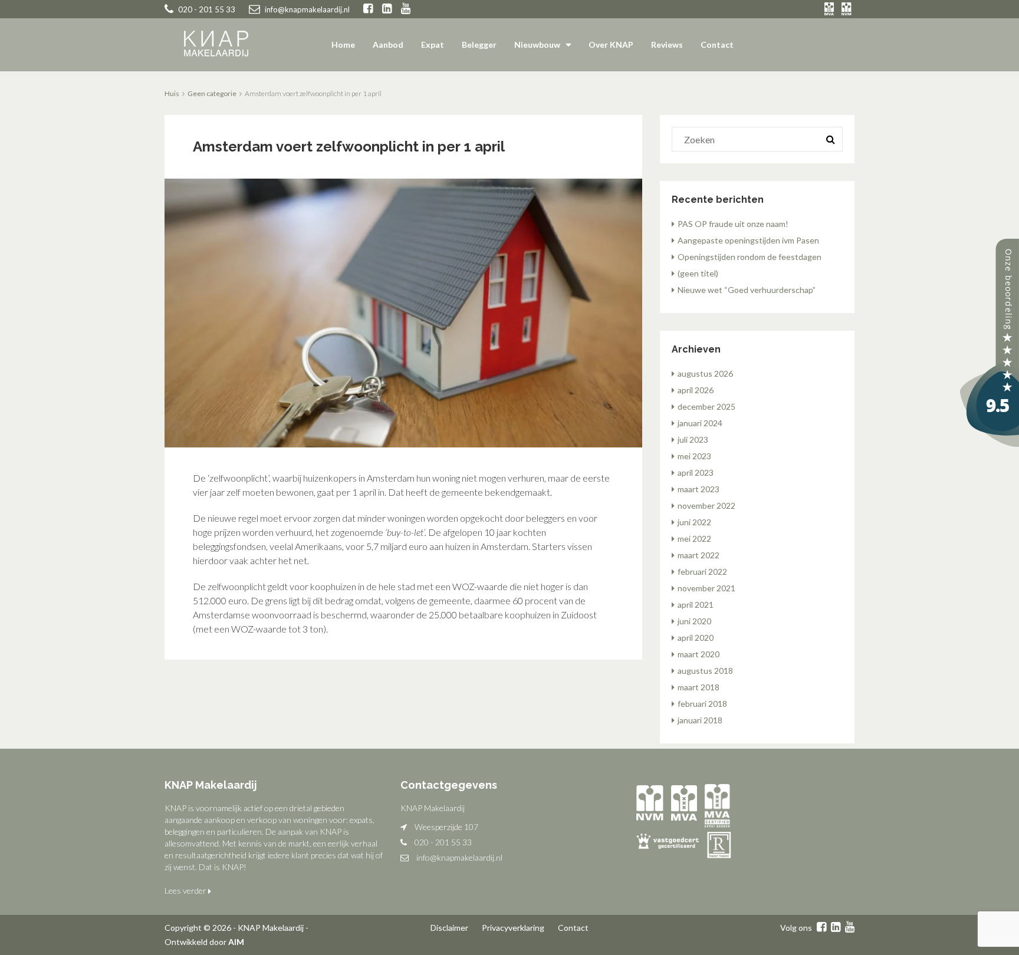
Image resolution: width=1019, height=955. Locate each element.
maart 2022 (698, 555)
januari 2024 (700, 423)
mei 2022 (694, 539)
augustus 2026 (705, 373)
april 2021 (696, 605)
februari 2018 (702, 704)
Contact (717, 44)
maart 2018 (698, 687)
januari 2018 (700, 720)
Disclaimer (449, 928)
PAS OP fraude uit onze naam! (733, 224)
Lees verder (186, 890)
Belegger (479, 44)
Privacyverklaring (513, 928)
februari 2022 (702, 572)
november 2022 (706, 505)
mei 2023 (694, 456)
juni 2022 (694, 522)
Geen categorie (212, 93)
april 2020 (696, 638)
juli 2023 (693, 439)
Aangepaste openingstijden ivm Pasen (748, 240)
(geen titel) (698, 273)
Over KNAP (611, 44)
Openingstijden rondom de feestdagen (749, 257)
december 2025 (706, 406)
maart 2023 (698, 489)
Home (343, 44)
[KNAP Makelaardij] (989, 341)
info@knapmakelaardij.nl (459, 857)
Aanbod (388, 44)
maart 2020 (698, 654)
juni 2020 (694, 621)
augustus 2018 (705, 671)
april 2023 (696, 472)
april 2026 (696, 390)
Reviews (667, 44)
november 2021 (706, 588)
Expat (432, 44)
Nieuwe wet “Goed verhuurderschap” (747, 290)
